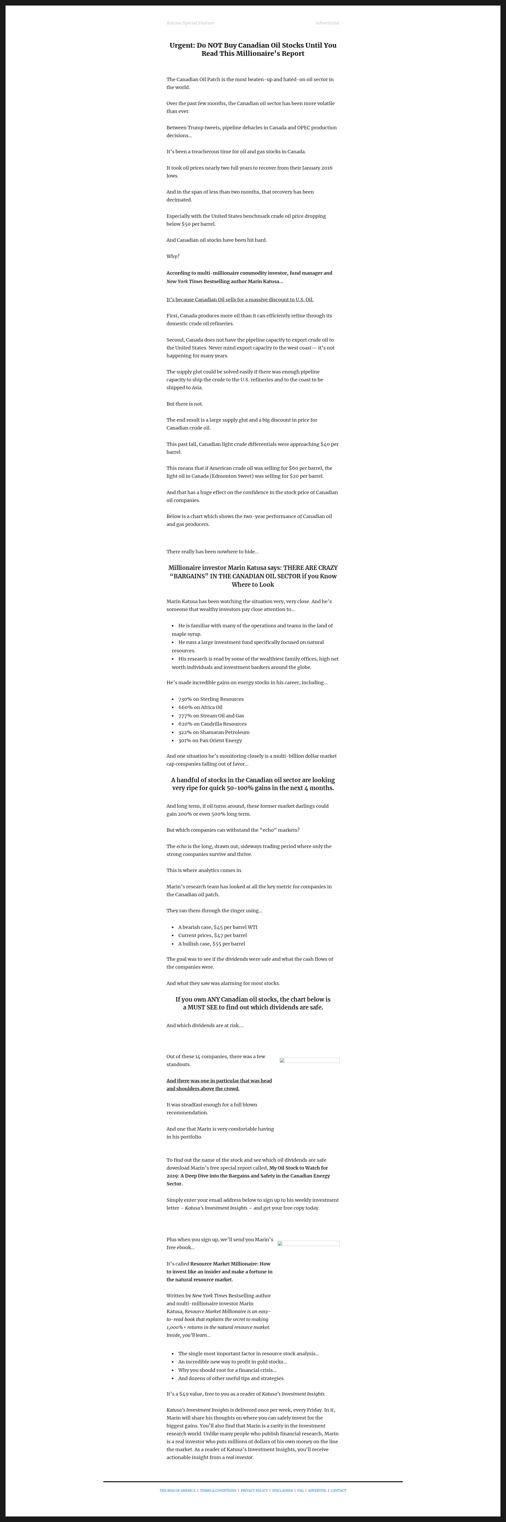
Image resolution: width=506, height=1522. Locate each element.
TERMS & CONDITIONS (218, 1491)
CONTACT (338, 1491)
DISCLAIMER (282, 1491)
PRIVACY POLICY (254, 1491)
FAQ (300, 1491)
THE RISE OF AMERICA (178, 1491)
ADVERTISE (317, 1491)
